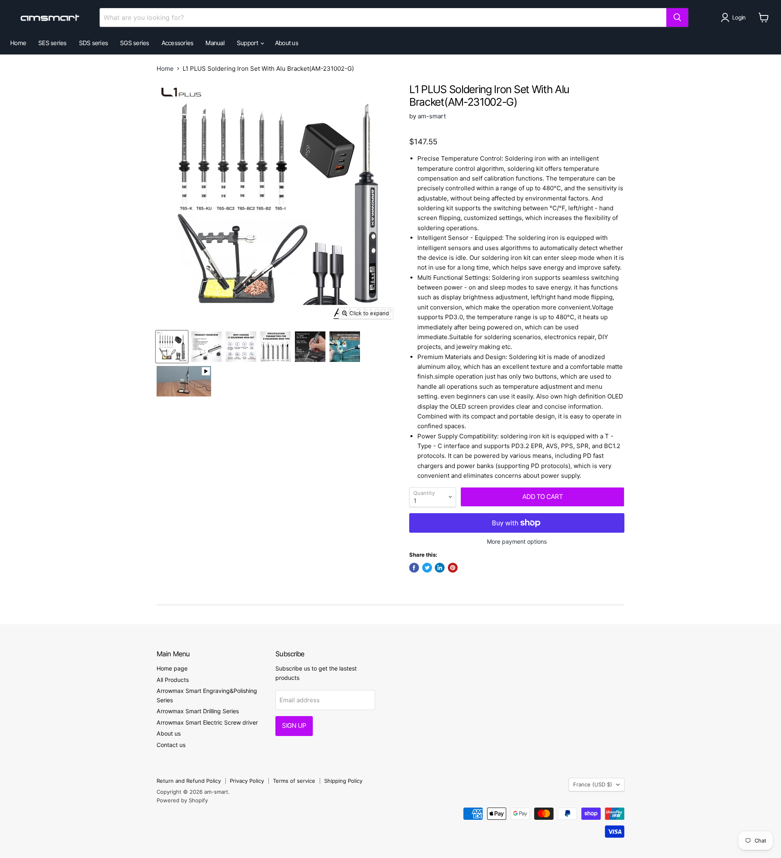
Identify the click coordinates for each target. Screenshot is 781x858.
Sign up (294, 726)
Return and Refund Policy (189, 780)
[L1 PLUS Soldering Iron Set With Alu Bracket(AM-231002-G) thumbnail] (172, 347)
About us (286, 43)
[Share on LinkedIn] (440, 568)
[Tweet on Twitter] (427, 568)
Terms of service (294, 780)
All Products (173, 679)
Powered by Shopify (182, 800)
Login (738, 17)
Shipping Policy (343, 780)
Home (18, 43)
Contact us (171, 744)
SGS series (134, 43)
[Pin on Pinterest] (453, 568)
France (592, 784)
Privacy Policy (247, 780)
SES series (52, 43)
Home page (172, 668)
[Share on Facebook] (414, 568)
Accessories (177, 43)
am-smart (432, 116)
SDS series (93, 43)
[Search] (677, 17)
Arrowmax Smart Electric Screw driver (207, 722)
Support (248, 43)
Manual (215, 43)
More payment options (517, 541)
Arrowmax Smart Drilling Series (198, 711)
